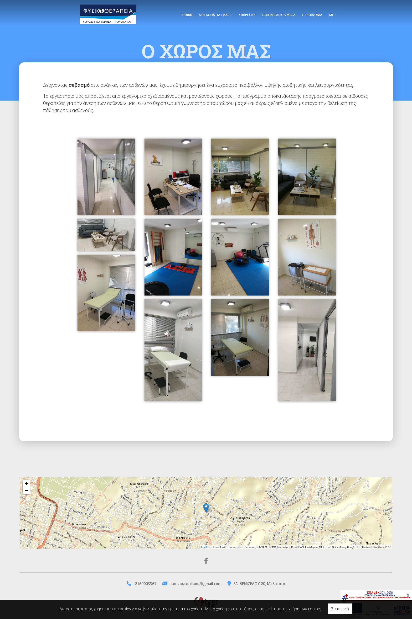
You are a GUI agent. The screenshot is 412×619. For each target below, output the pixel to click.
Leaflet (205, 547)
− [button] (26, 491)
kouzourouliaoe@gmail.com (196, 583)
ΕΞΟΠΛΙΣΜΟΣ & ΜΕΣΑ (278, 15)
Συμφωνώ (340, 608)
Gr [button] (331, 15)
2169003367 (145, 583)
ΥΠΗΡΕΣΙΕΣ (247, 15)
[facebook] (206, 560)
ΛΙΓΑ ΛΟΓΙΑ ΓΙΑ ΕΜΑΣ (214, 15)
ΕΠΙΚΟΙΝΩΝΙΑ (312, 15)
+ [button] (26, 483)
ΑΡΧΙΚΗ (186, 15)
